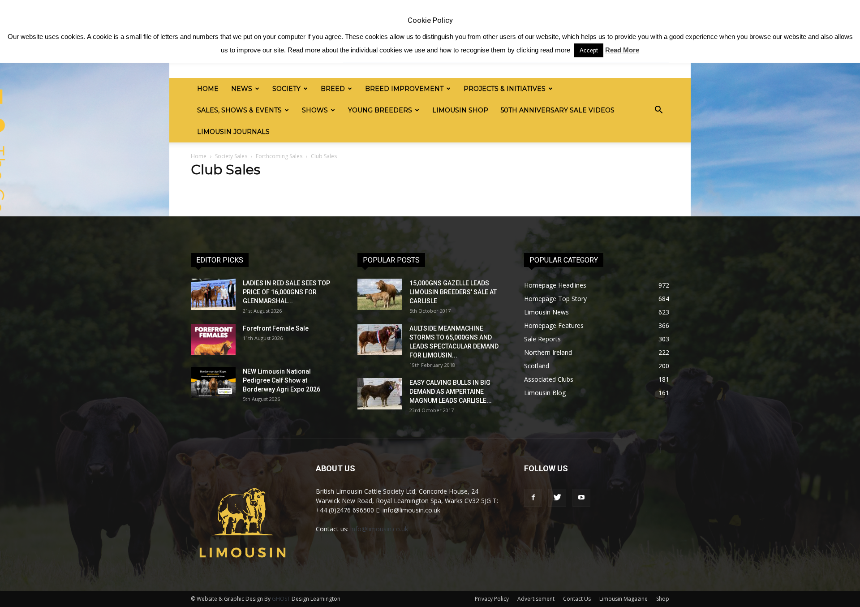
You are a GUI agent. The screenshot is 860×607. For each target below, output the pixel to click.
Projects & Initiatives (505, 89)
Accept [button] (589, 50)
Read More (622, 50)
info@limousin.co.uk (379, 529)
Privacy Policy (492, 599)
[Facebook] (533, 498)
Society (286, 89)
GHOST (281, 599)
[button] (658, 110)
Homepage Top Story (555, 298)
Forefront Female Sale (276, 328)
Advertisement (536, 599)
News (241, 89)
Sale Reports (542, 339)
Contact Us (577, 599)
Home (208, 89)
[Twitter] (557, 498)
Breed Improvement (404, 89)
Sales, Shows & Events (239, 110)
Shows (315, 110)
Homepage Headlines (555, 285)
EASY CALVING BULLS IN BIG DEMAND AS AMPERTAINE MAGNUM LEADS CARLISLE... (450, 391)
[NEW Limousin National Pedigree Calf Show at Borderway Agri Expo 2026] (213, 382)
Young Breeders (380, 110)
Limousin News (546, 312)
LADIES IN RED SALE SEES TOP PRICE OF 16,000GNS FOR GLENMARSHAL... (286, 292)
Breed (333, 89)
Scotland (536, 366)
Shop (662, 599)
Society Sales (231, 156)
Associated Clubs (548, 379)
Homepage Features (554, 325)
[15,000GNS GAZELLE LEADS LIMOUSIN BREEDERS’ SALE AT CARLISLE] (379, 294)
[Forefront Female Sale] (213, 339)
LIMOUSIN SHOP (460, 110)
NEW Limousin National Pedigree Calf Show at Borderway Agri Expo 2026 (281, 380)
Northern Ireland (548, 352)
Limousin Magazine (623, 599)
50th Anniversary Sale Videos (558, 110)
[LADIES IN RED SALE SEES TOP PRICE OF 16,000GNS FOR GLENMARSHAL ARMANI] (213, 294)
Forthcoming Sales (279, 156)
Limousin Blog (545, 392)
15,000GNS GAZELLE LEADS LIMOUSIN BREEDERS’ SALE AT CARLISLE (453, 292)
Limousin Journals (233, 132)
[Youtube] (581, 498)
